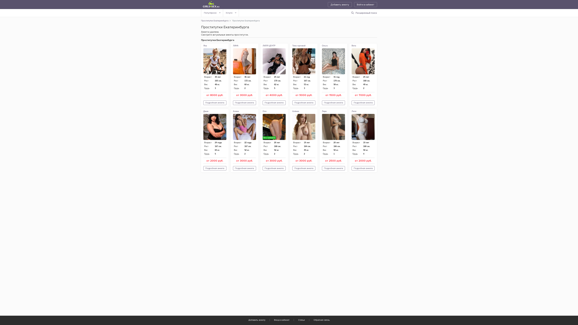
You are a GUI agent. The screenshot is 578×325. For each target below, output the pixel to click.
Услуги (229, 13)
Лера (324, 111)
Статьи (301, 320)
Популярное (210, 13)
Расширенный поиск (366, 12)
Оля (264, 111)
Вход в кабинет (281, 320)
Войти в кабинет (365, 4)
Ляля (354, 111)
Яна (205, 46)
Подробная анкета (214, 102)
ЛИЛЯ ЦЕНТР (269, 46)
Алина (236, 111)
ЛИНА (235, 46)
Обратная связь (322, 320)
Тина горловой (298, 46)
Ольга (325, 46)
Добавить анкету (340, 4)
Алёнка (295, 111)
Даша (205, 111)
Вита (354, 46)
